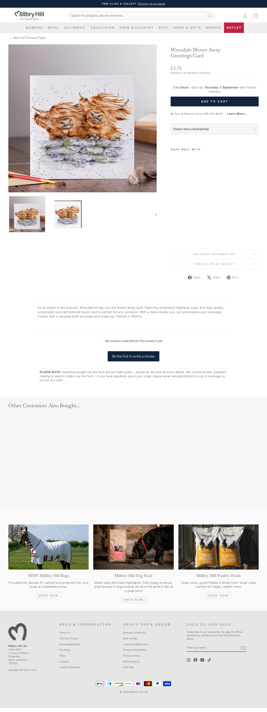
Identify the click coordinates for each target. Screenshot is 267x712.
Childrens (75, 27)
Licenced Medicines (135, 644)
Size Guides (130, 638)
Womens (34, 27)
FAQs (62, 655)
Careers (64, 661)
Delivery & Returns (134, 632)
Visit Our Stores (68, 638)
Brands (214, 27)
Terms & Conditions (135, 649)
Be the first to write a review (133, 356)
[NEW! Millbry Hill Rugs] (48, 547)
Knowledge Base (69, 644)
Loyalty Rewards (69, 667)
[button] (133, 354)
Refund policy (131, 661)
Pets (163, 27)
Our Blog (64, 649)
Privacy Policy (132, 655)
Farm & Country (137, 27)
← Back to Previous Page (27, 37)
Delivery (176, 72)
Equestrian (103, 27)
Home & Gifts (187, 27)
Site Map (128, 667)
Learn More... (235, 113)
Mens (53, 27)
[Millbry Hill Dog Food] (133, 547)
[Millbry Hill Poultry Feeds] (218, 547)
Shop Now (49, 595)
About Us (65, 632)
